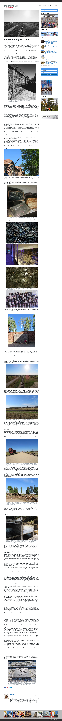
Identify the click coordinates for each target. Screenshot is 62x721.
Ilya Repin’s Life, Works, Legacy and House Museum (51, 63)
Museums (40, 5)
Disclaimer (30, 720)
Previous (40, 87)
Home (6, 720)
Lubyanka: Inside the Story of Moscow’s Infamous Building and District (51, 52)
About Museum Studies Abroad (14, 720)
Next (58, 87)
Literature (51, 5)
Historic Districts (47, 50)
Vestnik (56, 5)
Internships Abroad (21, 705)
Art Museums (52, 45)
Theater (44, 5)
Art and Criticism (47, 45)
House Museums (53, 61)
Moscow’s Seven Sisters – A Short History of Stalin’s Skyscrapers (50, 58)
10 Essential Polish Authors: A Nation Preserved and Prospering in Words (51, 42)
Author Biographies (48, 40)
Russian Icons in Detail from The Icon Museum (51, 47)
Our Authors (24, 720)
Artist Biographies (47, 61)
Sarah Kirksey (12, 694)
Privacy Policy (37, 720)
